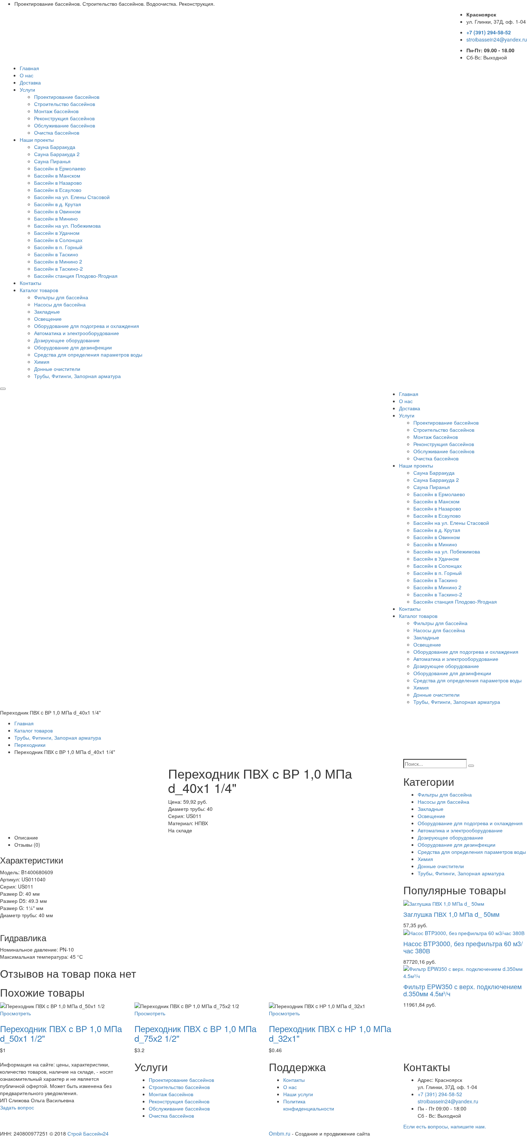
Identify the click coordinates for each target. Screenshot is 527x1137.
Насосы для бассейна (60, 304)
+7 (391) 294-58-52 (488, 32)
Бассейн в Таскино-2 (58, 268)
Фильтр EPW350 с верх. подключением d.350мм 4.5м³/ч (462, 990)
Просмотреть (15, 1013)
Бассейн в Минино (56, 218)
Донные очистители (57, 368)
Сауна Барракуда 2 (57, 154)
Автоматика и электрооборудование (76, 333)
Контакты (30, 282)
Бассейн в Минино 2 (58, 261)
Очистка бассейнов (56, 132)
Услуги (27, 89)
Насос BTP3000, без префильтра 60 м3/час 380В (463, 947)
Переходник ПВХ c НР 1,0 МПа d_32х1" (330, 1033)
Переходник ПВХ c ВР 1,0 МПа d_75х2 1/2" (195, 1033)
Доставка (30, 82)
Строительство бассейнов (64, 103)
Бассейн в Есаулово (57, 189)
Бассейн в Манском (57, 175)
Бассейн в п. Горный (58, 247)
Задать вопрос (17, 1107)
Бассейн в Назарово (58, 182)
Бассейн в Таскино (56, 254)
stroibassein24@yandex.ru (496, 39)
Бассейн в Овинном (57, 211)
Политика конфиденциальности (308, 1105)
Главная (29, 68)
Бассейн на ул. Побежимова (67, 225)
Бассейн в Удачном (57, 232)
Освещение (48, 318)
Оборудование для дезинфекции (73, 347)
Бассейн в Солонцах (58, 239)
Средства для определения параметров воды (88, 354)
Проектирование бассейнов (66, 96)
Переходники (30, 744)
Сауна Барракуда (54, 146)
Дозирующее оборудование (67, 340)
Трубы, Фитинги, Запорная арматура (77, 375)
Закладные (47, 311)
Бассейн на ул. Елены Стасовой (72, 196)
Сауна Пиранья (52, 161)
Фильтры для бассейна (61, 297)
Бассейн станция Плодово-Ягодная (76, 275)
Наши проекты (37, 139)
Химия (41, 361)
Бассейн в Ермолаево (60, 168)
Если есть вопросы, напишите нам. (444, 1126)
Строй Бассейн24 (88, 1133)
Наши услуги (298, 1094)
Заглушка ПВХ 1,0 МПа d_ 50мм (451, 914)
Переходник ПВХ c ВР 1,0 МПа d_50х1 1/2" (61, 1033)
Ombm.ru (279, 1133)
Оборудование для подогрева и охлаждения (86, 325)
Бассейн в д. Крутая (57, 204)
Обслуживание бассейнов (64, 125)
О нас (26, 75)
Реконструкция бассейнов (64, 118)
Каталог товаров (39, 290)
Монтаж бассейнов (56, 111)
